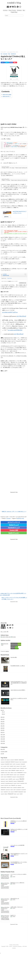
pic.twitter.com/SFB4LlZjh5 (15, 330)
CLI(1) (2, 766)
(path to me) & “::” (7, 96)
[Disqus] (14, 575)
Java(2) (18, 774)
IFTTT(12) (24, 772)
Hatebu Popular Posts (7, 871)
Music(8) (7, 781)
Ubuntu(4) (12, 791)
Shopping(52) (3, 789)
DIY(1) (21, 766)
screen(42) (15, 787)
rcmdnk (4, 274)
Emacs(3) (6, 768)
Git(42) (9, 770)
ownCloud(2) (3, 783)
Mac (24, 10)
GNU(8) (21, 770)
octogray (14, 948)
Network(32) (11, 781)
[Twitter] (10, 7)
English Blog (14, 12)
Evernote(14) (14, 768)
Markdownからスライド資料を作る (17, 882)
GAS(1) (25, 768)
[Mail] (8, 7)
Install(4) (2, 774)
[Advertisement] (14, 33)
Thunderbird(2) (23, 789)
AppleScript (6, 275)
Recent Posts (5, 654)
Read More (9, 278)
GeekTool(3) (3, 770)
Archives (5, 10)
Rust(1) (11, 787)
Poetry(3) (18, 783)
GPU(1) (9, 772)
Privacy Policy (16, 944)
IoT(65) (7, 774)
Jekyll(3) (2, 776)
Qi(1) (16, 785)
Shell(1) (23, 787)
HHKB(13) (12, 772)
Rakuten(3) (19, 785)
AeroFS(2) (2, 759)
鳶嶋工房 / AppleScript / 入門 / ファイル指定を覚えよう (13, 511)
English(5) (10, 768)
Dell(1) (15, 766)
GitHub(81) (13, 770)
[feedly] (17, 7)
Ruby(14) (8, 787)
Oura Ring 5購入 (14, 657)
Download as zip (23, 282)
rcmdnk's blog (14, 2)
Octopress (20, 946)
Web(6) (25, 791)
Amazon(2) (8, 759)
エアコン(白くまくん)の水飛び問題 (17, 845)
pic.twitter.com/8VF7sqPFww (10, 312)
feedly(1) (18, 768)
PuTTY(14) (6, 785)
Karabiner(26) (9, 776)
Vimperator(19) (20, 791)
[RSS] (15, 7)
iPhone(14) (11, 774)
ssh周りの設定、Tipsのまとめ (16, 906)
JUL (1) (3, 711)
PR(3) (26, 783)
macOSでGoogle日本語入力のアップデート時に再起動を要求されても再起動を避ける (19, 683)
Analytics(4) (12, 759)
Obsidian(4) (15, 781)
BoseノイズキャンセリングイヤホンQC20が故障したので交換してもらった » (14, 598)
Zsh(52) (21, 793)
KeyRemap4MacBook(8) (20, 776)
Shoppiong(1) (8, 789)
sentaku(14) (19, 787)
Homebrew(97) (20, 772)
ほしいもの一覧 (4, 631)
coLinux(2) (4, 766)
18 (25, 274)
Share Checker (12, 10)
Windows (19, 10)
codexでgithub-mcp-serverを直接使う (18, 690)
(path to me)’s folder (7, 94)
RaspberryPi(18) (3, 787)
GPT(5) (6, 772)
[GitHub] (13, 7)
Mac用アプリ (13, 915)
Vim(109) (16, 791)
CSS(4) (8, 766)
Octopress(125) (20, 781)
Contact (10, 944)
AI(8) (5, 759)
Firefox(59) (22, 768)
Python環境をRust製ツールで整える (18, 665)
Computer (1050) (4, 751)
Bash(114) (13, 761)
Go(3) (23, 770)
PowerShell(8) (22, 783)
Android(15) (16, 759)
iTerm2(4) (15, 774)
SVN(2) (14, 789)
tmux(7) (2, 791)
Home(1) (15, 772)
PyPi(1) (9, 785)
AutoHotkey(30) (8, 761)
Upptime (7, 651)
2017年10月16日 (21, 316)
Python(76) (13, 785)
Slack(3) (11, 789)
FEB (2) (3, 714)
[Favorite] (20, 7)
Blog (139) (3, 749)
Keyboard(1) (14, 776)
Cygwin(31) (11, 766)
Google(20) (3, 772)
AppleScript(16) (21, 759)
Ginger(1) (6, 770)
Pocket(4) (14, 783)
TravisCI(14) (6, 791)
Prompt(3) (2, 785)
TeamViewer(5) (18, 789)
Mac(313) (22, 779)
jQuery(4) (5, 776)
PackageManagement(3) (9, 783)
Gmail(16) (17, 770)
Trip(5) (9, 791)
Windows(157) (11, 793)
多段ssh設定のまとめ (15, 898)
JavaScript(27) (22, 774)
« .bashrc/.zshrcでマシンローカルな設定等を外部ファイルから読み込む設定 (13, 594)
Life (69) (2, 753)
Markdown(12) (3, 781)
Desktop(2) (18, 766)
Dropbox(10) (3, 768)
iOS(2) (5, 774)
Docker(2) (24, 766)
